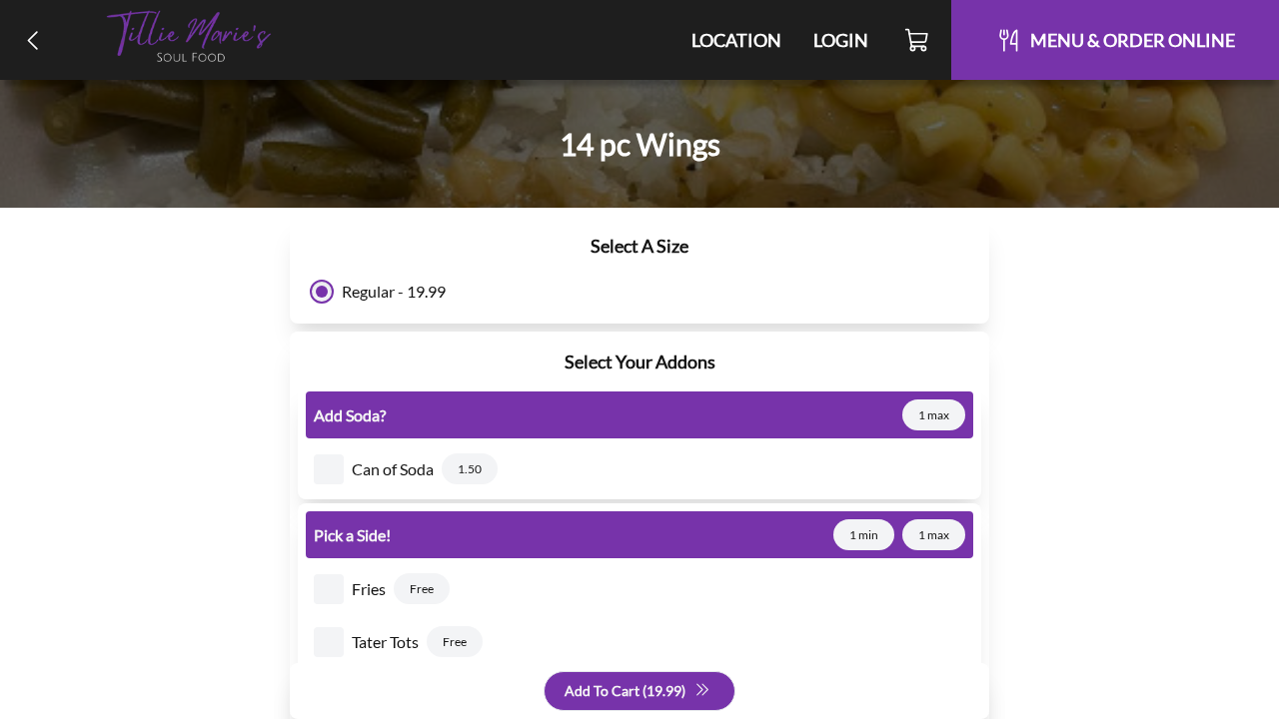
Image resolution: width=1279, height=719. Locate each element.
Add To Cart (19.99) (625, 690)
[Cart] (917, 40)
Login (840, 40)
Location (736, 40)
